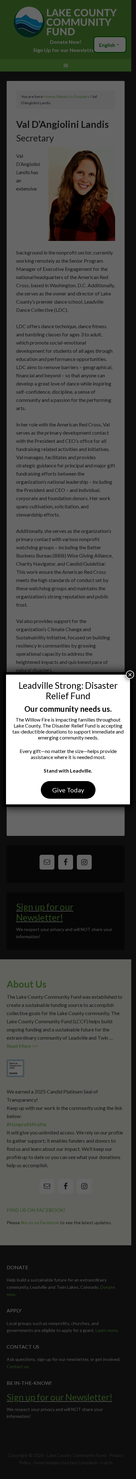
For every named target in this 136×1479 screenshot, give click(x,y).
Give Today (68, 790)
